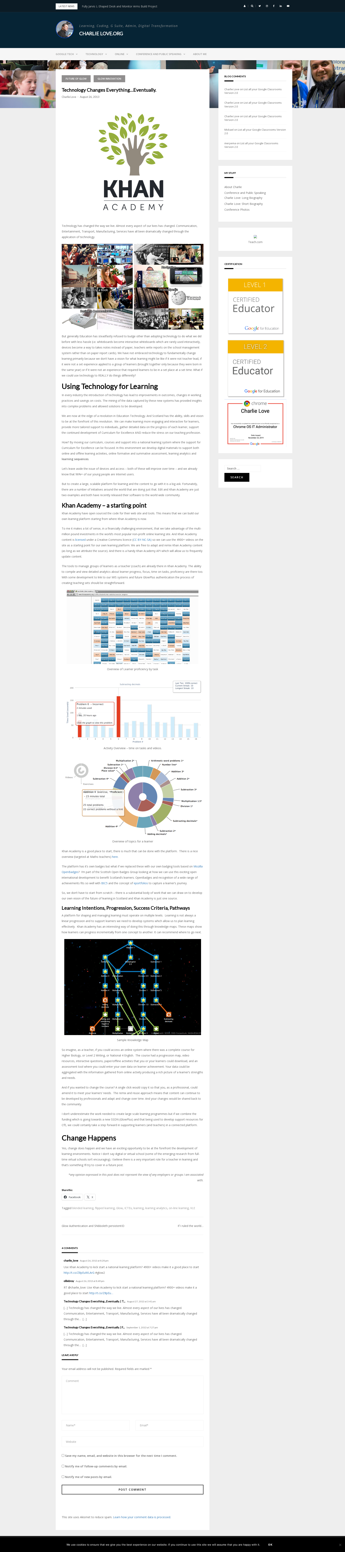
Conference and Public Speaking (158, 54)
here (115, 857)
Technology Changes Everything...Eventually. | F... (94, 1327)
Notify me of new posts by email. (88, 1477)
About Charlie (233, 187)
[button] (244, 6)
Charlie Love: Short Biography (243, 204)
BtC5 (104, 883)
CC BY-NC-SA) (142, 540)
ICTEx (128, 1208)
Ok (270, 1544)
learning (138, 1208)
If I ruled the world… (190, 1226)
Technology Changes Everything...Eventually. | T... (94, 1301)
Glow (119, 1208)
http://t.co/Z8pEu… (101, 1293)
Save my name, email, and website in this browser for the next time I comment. (121, 1456)
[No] (340, 1545)
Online (119, 54)
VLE (192, 1208)
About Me (200, 54)
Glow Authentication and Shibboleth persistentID (93, 1226)
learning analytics (156, 1208)
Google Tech (65, 54)
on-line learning (179, 1208)
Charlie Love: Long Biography (243, 198)
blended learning (82, 1208)
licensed (80, 540)
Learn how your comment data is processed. (142, 1517)
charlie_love (71, 1260)
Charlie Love (69, 96)
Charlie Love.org (101, 33)
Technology (94, 54)
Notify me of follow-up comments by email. (96, 1466)
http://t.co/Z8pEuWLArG (79, 1273)
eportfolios (141, 883)
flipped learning (105, 1208)
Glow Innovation (109, 78)
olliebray (69, 1281)
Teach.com (255, 242)
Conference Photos (237, 209)
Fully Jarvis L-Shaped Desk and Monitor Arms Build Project (119, 6)
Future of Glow (76, 78)
